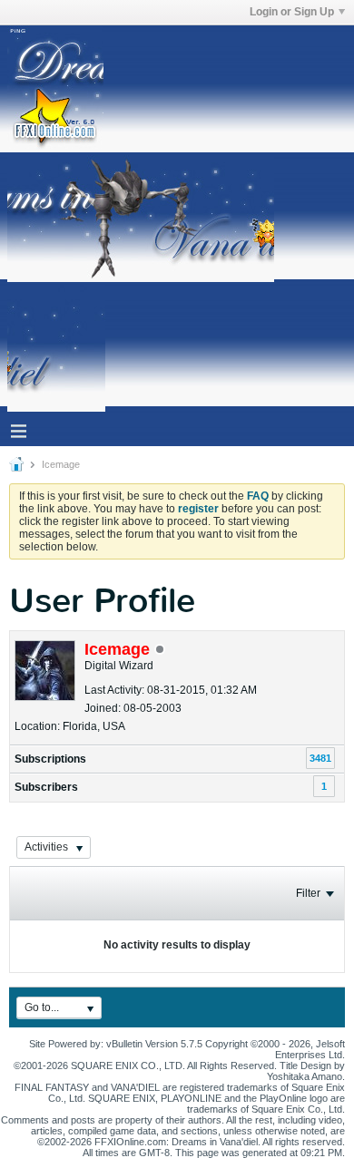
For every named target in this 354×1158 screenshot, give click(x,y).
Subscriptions (50, 759)
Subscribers (46, 787)
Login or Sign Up (292, 11)
